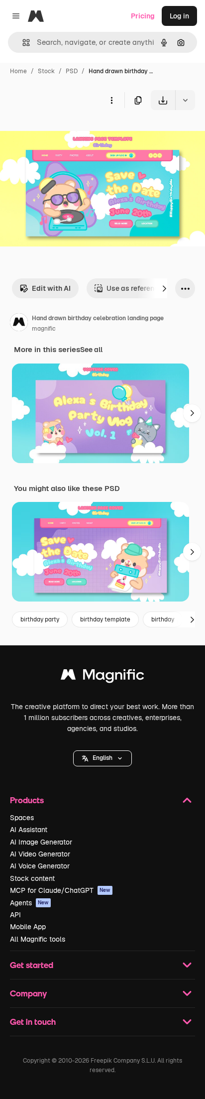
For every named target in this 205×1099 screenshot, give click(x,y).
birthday (162, 619)
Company (28, 993)
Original (64, 133)
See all (91, 349)
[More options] (111, 100)
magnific (44, 329)
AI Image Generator (41, 842)
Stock (46, 71)
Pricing (143, 15)
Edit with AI (51, 288)
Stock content (32, 878)
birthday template (105, 619)
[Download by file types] (185, 100)
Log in (179, 15)
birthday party (39, 619)
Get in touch (33, 1021)
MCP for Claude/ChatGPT (60, 890)
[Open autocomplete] (22, 42)
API (15, 914)
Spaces (22, 817)
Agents (29, 902)
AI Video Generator (40, 854)
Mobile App (28, 926)
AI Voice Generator (40, 865)
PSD (72, 71)
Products (27, 800)
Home (18, 71)
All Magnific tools (37, 939)
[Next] (164, 288)
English (102, 758)
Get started (31, 965)
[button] (102, 758)
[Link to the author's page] (19, 323)
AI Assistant (28, 829)
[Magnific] (102, 677)
